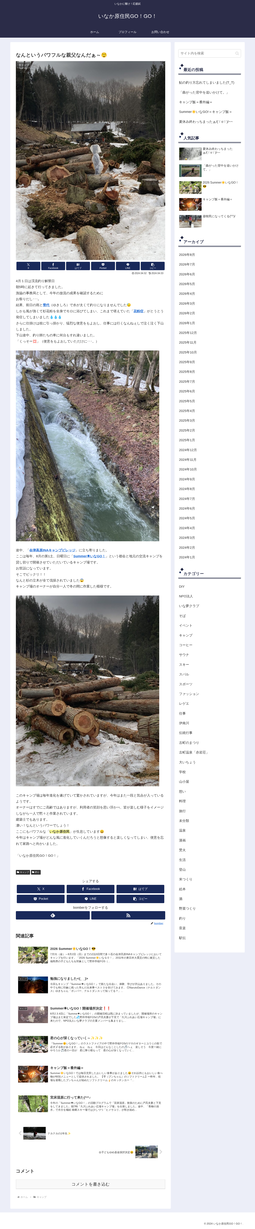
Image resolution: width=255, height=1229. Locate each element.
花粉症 (138, 311)
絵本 (182, 889)
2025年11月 (188, 342)
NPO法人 (186, 596)
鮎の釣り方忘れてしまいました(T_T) (206, 82)
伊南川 (184, 723)
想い (182, 791)
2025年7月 (187, 381)
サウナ (184, 655)
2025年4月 (187, 411)
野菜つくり (187, 908)
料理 (182, 801)
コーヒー (185, 645)
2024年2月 (187, 547)
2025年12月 (188, 333)
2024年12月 (188, 450)
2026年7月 (187, 264)
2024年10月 (188, 469)
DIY (182, 586)
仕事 (182, 713)
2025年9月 (187, 362)
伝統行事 (185, 733)
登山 (182, 869)
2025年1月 (187, 440)
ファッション (189, 694)
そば (182, 616)
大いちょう (187, 762)
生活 (182, 860)
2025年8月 (187, 372)
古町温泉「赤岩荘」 (194, 752)
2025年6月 (187, 391)
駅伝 (182, 938)
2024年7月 (187, 499)
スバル (184, 674)
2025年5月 (187, 401)
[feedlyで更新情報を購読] (53, 915)
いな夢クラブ (189, 606)
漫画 (182, 840)
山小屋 (184, 781)
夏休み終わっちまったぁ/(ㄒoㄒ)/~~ (206, 122)
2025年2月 (187, 430)
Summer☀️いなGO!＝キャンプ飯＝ (205, 112)
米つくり (185, 879)
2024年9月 (187, 479)
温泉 (182, 830)
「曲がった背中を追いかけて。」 (204, 92)
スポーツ (185, 684)
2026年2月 (187, 313)
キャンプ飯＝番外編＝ (196, 102)
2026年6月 (187, 274)
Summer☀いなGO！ (89, 556)
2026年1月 (187, 323)
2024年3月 (187, 538)
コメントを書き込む (90, 1184)
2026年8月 (187, 255)
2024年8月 (187, 489)
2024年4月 (187, 528)
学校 (182, 772)
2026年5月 (187, 284)
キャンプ (24, 872)
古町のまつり (189, 743)
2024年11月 (188, 460)
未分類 (184, 821)
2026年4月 (187, 294)
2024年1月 (187, 557)
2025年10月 (188, 352)
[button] (153, 266)
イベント (185, 625)
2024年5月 (187, 518)
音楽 (182, 928)
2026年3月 (187, 303)
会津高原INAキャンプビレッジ (52, 550)
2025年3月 (187, 420)
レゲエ (184, 703)
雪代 (46, 305)
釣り (37, 872)
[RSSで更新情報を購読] (128, 915)
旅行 (182, 811)
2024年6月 (187, 508)
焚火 (182, 850)
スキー (184, 664)
